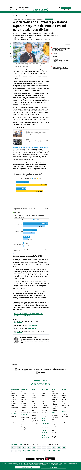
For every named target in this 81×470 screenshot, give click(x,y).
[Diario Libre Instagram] (35, 383)
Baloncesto (44, 391)
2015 (59, 447)
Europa (53, 423)
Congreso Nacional (13, 422)
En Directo (54, 399)
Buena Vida (34, 403)
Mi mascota (35, 412)
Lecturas (54, 408)
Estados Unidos (55, 415)
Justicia (13, 399)
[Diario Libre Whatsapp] (49, 384)
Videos (69, 9)
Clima (22, 421)
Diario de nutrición (34, 417)
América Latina (55, 417)
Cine (33, 393)
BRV (43, 414)
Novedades (34, 407)
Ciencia (23, 419)
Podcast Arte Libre (35, 409)
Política (23, 9)
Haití (53, 419)
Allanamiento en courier (46, 12)
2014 (64, 447)
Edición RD (45, 427)
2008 (38, 450)
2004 (59, 450)
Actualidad (18, 9)
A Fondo (13, 405)
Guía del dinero (65, 409)
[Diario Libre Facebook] (32, 384)
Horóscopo (64, 420)
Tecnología (24, 423)
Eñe (32, 422)
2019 (38, 447)
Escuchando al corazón (35, 432)
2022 (23, 447)
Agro (22, 395)
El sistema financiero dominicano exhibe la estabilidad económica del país (37, 141)
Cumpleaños (65, 416)
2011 (23, 450)
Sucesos (13, 403)
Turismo (23, 393)
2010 (28, 450)
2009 (33, 450)
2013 (13, 450)
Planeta (65, 9)
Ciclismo (44, 401)
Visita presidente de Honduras (59, 12)
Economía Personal (34, 435)
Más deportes (45, 407)
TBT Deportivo (45, 416)
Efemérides (64, 414)
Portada (15, 15)
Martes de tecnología (24, 427)
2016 (54, 447)
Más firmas (54, 410)
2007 (43, 450)
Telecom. (23, 407)
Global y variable (23, 409)
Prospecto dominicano (15, 12)
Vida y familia (35, 420)
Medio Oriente (55, 426)
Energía (23, 401)
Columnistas (55, 406)
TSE (12, 420)
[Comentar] (11, 53)
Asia (53, 428)
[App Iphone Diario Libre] (40, 459)
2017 (49, 447)
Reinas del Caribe (25, 12)
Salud (12, 397)
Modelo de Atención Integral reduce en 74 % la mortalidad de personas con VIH (61, 62)
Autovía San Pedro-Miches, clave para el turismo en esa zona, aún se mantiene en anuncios (61, 49)
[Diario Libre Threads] (46, 384)
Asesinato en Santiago (35, 12)
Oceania (54, 432)
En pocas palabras (34, 429)
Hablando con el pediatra (35, 414)
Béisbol (43, 395)
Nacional (13, 391)
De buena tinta (55, 397)
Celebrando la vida (35, 424)
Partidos (13, 416)
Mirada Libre (55, 393)
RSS (63, 418)
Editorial (54, 395)
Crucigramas (65, 422)
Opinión (61, 9)
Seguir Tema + (48, 19)
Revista (52, 9)
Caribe (53, 434)
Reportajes (14, 411)
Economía (31, 9)
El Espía (53, 401)
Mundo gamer (65, 407)
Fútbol (43, 393)
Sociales (34, 405)
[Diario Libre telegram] (43, 384)
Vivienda (23, 405)
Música (33, 391)
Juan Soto (69, 12)
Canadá (53, 425)
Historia (23, 425)
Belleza (33, 401)
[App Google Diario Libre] (30, 459)
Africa (53, 430)
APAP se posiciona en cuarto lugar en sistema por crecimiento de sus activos (36, 133)
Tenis (43, 403)
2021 (28, 447)
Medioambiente (25, 417)
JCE (12, 418)
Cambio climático (23, 430)
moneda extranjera (20, 325)
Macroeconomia (25, 412)
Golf (43, 399)
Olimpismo (44, 405)
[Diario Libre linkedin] (40, 384)
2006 (49, 450)
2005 (54, 450)
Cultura (33, 395)
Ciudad (13, 393)
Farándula (34, 397)
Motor (43, 397)
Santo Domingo (21, 39)
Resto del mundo (54, 437)
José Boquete (15, 409)
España (53, 421)
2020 (33, 447)
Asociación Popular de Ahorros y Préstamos (29, 331)
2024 (13, 447)
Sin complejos (35, 427)
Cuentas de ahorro (20, 328)
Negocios (28, 131)
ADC (53, 391)
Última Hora (12, 9)
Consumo (23, 403)
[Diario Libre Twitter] (38, 384)
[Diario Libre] (40, 9)
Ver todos (67, 44)
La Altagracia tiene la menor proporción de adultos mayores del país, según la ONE (61, 68)
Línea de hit (44, 412)
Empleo (23, 397)
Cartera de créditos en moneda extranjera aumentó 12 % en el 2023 (28, 314)
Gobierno (13, 425)
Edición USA (45, 423)
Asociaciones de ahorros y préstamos (27, 321)
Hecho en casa (65, 405)
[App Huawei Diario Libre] (50, 459)
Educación (14, 395)
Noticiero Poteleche (54, 404)
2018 (43, 447)
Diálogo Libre (14, 407)
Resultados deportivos (44, 409)
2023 (18, 447)
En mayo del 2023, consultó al (30, 147)
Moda (33, 399)
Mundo (27, 9)
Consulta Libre (35, 438)
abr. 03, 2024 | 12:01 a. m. (34, 39)
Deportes (56, 9)
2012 (18, 450)
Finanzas (23, 391)
